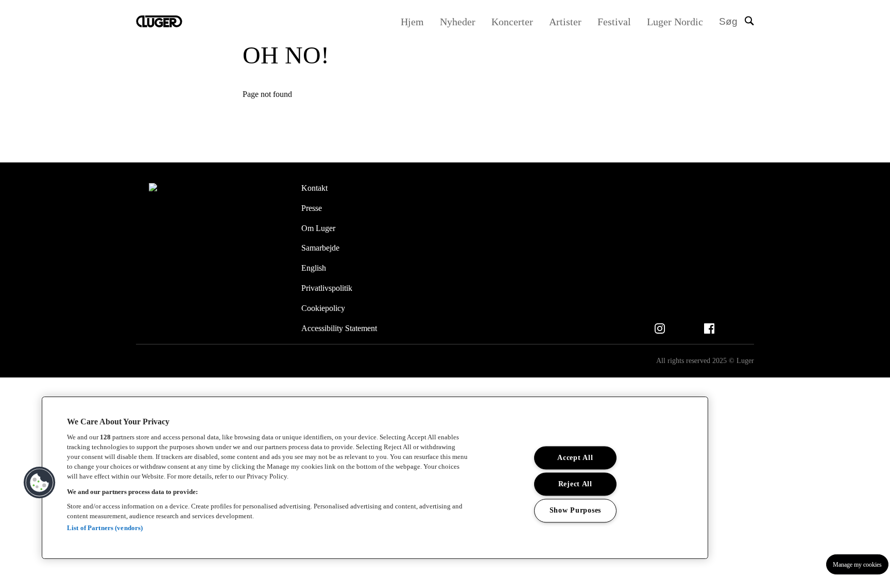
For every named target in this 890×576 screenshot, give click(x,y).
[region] (375, 477)
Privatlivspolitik (326, 288)
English (313, 268)
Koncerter (512, 21)
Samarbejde (320, 247)
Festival (614, 21)
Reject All (575, 484)
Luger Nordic (675, 21)
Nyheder (457, 21)
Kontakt (314, 188)
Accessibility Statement (339, 328)
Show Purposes (575, 510)
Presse (311, 208)
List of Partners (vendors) (105, 528)
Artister (565, 21)
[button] (39, 482)
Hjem (412, 21)
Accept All (575, 458)
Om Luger (318, 228)
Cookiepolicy (323, 308)
